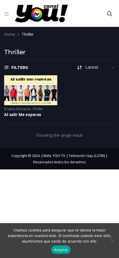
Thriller (37, 109)
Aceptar (61, 249)
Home (9, 34)
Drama (9, 109)
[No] (112, 240)
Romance (23, 109)
